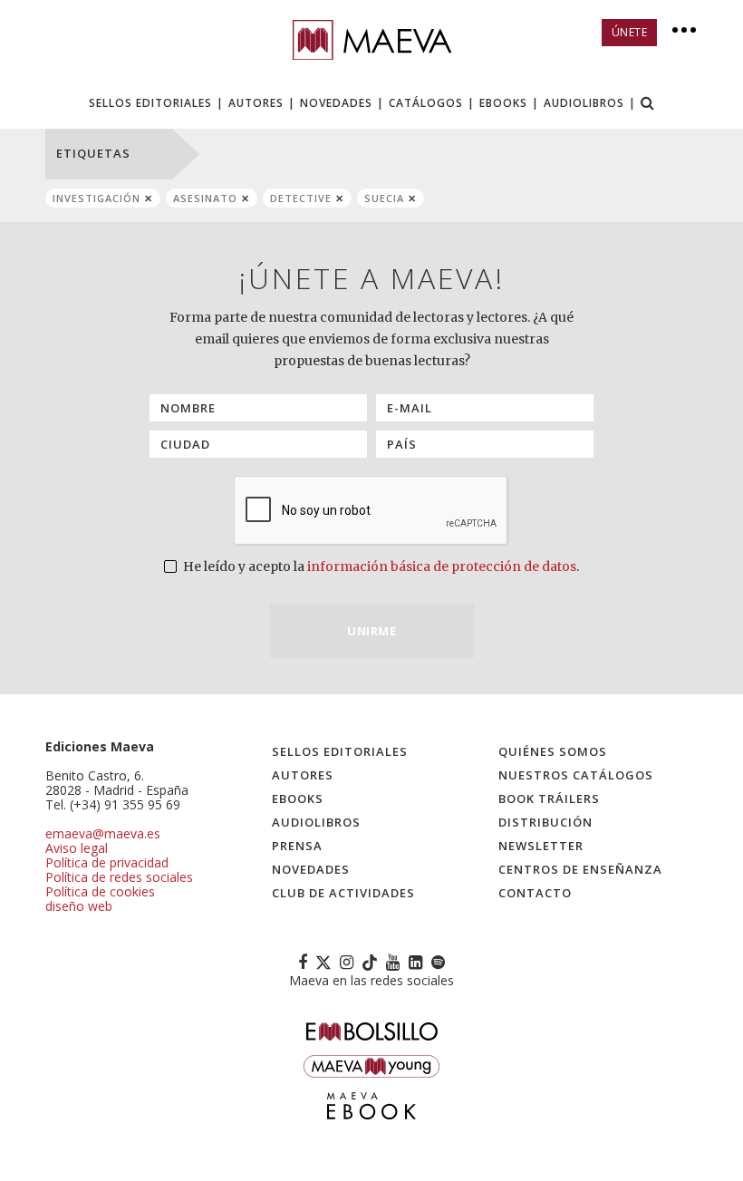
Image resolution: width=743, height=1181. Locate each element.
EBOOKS (503, 103)
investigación (96, 198)
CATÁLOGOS (426, 103)
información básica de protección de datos (441, 566)
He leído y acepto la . (379, 566)
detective (301, 198)
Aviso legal (76, 848)
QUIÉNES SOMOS (552, 751)
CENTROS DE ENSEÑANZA (580, 869)
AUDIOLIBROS (584, 103)
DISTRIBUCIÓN (545, 822)
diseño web (78, 906)
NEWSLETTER (541, 845)
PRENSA (297, 845)
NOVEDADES (336, 103)
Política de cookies (100, 891)
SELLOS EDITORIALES (150, 103)
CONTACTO (535, 893)
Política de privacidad (107, 862)
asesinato (205, 198)
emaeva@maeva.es (102, 833)
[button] (648, 104)
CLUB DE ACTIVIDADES (343, 893)
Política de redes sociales (119, 877)
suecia (384, 198)
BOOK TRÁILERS (549, 798)
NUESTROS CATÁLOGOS (575, 775)
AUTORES (256, 103)
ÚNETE (630, 32)
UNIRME (371, 631)
